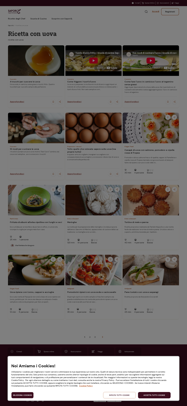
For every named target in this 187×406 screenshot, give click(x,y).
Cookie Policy (86, 385)
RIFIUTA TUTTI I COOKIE (119, 395)
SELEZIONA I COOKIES (22, 395)
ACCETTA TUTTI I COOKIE (154, 395)
